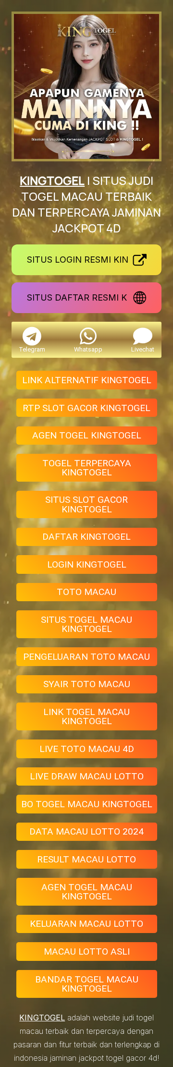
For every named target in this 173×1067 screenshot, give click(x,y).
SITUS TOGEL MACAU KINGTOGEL (86, 624)
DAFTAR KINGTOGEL (86, 536)
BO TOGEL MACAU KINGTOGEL (86, 804)
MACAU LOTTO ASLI (87, 951)
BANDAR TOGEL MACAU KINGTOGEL (86, 984)
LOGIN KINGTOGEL (86, 564)
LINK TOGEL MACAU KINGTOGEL (86, 716)
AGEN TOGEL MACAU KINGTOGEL (86, 892)
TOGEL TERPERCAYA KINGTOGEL (86, 468)
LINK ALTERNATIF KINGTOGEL (86, 380)
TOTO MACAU (86, 591)
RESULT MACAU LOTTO (86, 859)
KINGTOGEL (52, 180)
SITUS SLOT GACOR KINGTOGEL (86, 504)
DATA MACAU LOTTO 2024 (86, 831)
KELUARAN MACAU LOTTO (86, 923)
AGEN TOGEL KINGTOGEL (86, 435)
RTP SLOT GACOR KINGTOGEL (86, 407)
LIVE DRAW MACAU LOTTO (87, 776)
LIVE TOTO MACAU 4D (86, 748)
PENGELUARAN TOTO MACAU (86, 656)
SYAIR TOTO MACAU (86, 684)
